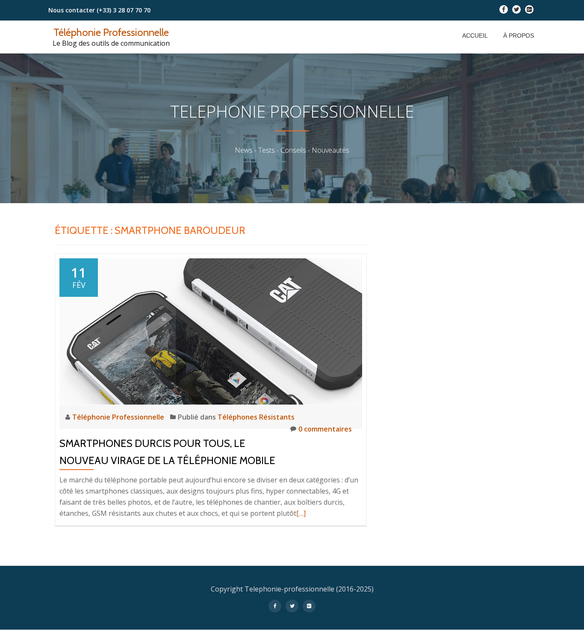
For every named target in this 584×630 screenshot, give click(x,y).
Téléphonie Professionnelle (111, 32)
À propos (518, 35)
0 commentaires (325, 429)
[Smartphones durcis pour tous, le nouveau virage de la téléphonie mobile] (210, 330)
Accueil (475, 35)
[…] (301, 513)
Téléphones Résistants (256, 417)
